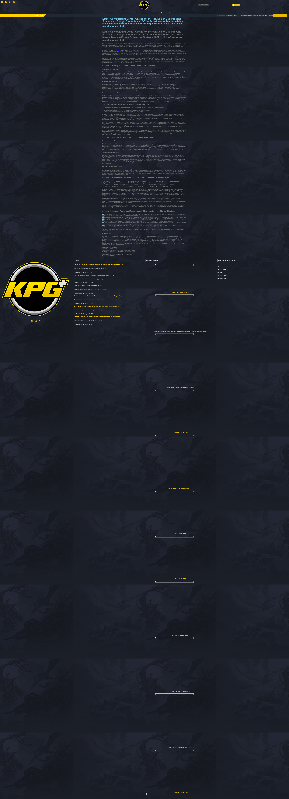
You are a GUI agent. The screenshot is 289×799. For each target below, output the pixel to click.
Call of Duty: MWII (180, 534)
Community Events (169, 12)
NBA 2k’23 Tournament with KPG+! (180, 747)
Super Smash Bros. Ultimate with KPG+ (180, 488)
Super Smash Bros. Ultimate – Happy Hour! (181, 387)
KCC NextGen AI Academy (180, 292)
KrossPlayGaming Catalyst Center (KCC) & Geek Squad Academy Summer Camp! (180, 331)
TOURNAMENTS (131, 12)
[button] (122, 12)
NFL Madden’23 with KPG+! (181, 635)
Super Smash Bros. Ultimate (181, 691)
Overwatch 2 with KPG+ (180, 432)
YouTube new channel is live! (182, 15)
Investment (141, 12)
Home (115, 12)
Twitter (133, 15)
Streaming (159, 12)
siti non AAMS (116, 50)
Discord (128, 15)
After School (150, 12)
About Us (122, 12)
